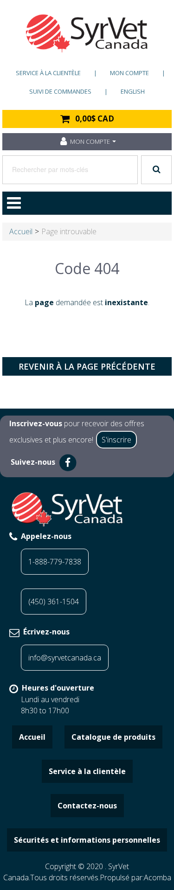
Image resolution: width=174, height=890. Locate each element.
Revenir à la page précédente (87, 366)
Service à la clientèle (48, 73)
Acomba (157, 877)
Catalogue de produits (113, 737)
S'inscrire (116, 440)
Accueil (20, 231)
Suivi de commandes (60, 91)
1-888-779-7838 (54, 562)
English (133, 91)
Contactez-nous (87, 805)
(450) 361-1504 (53, 601)
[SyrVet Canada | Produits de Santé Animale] (87, 33)
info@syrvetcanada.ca (64, 658)
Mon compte (129, 73)
